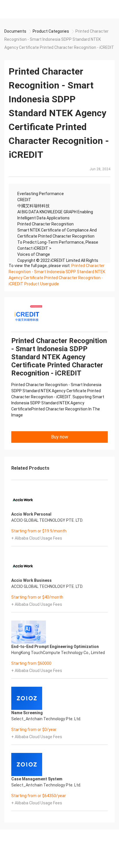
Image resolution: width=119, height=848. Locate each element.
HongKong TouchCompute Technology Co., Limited (58, 652)
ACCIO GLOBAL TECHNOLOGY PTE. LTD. (47, 520)
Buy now (59, 437)
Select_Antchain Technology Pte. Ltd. (46, 718)
